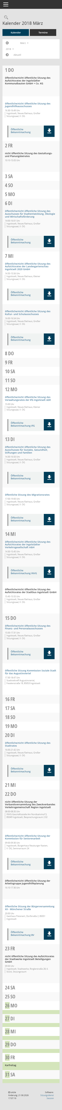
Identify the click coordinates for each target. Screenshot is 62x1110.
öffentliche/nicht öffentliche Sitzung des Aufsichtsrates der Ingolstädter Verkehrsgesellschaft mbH (27, 544)
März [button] (23, 43)
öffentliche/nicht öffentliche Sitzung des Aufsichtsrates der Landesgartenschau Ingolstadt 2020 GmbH (27, 266)
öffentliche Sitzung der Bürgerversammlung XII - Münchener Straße (29, 908)
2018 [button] (9, 49)
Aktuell (17, 54)
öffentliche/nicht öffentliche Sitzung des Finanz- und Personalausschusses (27, 627)
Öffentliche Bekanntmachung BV (22, 934)
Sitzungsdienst (47, 1097)
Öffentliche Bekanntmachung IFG (23, 424)
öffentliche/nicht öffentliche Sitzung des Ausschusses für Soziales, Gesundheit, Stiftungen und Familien (27, 449)
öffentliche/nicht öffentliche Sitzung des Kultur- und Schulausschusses (27, 313)
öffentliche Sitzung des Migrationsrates (27, 494)
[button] (49, 131)
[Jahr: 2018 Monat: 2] (7, 43)
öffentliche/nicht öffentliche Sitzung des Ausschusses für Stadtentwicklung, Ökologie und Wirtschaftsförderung (30, 213)
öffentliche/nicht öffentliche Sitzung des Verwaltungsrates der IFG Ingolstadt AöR (28, 398)
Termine (43, 32)
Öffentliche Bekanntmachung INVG (24, 572)
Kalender (16, 32)
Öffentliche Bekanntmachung (21, 131)
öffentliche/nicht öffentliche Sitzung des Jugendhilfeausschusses (27, 105)
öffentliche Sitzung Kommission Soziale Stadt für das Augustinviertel (30, 672)
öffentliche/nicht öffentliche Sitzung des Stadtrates (27, 744)
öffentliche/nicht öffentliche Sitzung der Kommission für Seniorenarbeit (27, 837)
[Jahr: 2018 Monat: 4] (7, 55)
